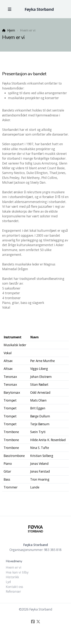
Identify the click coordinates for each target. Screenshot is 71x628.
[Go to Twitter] (38, 621)
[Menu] (9, 9)
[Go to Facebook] (33, 621)
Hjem (11, 30)
